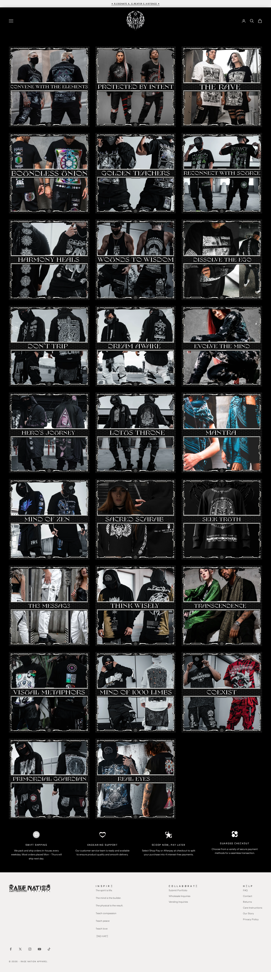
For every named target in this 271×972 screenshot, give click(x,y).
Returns (247, 901)
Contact (247, 896)
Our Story (248, 913)
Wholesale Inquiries (179, 896)
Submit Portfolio (178, 890)
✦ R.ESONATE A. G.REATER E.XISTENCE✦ (135, 3)
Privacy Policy (251, 919)
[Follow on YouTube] (39, 949)
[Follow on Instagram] (30, 949)
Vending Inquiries (178, 901)
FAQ (245, 890)
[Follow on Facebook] (11, 949)
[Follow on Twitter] (20, 949)
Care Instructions (252, 907)
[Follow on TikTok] (49, 949)
